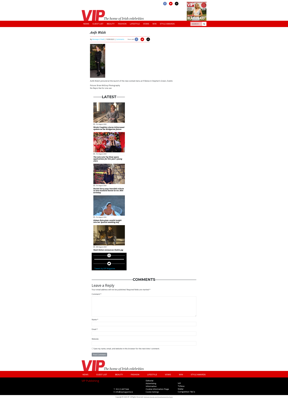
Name (95, 319)
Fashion (122, 24)
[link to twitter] (171, 3)
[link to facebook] (165, 3)
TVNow (181, 386)
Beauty (111, 24)
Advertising (151, 383)
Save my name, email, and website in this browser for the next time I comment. (127, 348)
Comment (96, 294)
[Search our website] (204, 24)
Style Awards (167, 24)
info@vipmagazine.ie (124, 392)
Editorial (149, 381)
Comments (120, 39)
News (86, 24)
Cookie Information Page (157, 389)
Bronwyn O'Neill (98, 39)
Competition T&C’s (186, 392)
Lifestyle (135, 24)
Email (95, 329)
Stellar (180, 389)
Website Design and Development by (158, 397)
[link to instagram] (176, 3)
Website (95, 339)
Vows (146, 24)
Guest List (97, 24)
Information (151, 386)
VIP (179, 383)
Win (154, 24)
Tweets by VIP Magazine (104, 268)
